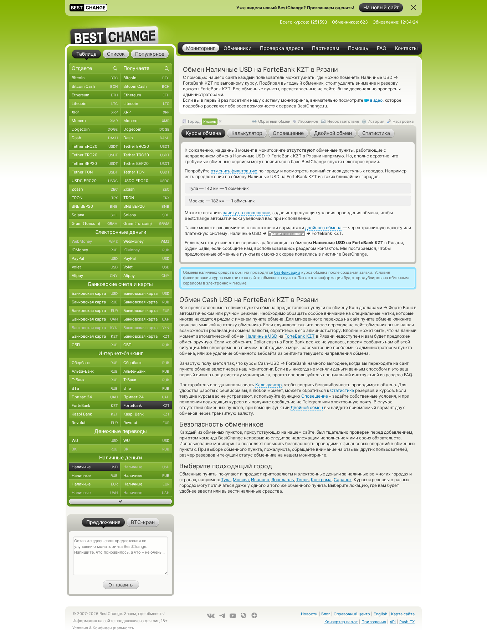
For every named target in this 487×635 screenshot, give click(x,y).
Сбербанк (95, 362)
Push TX (407, 621)
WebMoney (95, 241)
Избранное (308, 121)
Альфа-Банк (95, 371)
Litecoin (95, 103)
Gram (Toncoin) (95, 223)
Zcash (95, 189)
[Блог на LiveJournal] (243, 615)
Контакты (406, 48)
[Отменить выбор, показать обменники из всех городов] (220, 122)
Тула (226, 479)
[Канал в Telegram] (222, 615)
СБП (95, 344)
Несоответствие (343, 121)
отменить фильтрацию (234, 170)
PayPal (95, 258)
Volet (95, 266)
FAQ (381, 48)
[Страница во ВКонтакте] (211, 615)
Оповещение (314, 396)
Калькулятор (268, 384)
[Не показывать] (413, 7)
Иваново (260, 479)
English (381, 613)
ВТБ (95, 388)
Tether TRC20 (95, 154)
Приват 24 (95, 396)
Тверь (302, 479)
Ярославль (282, 479)
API (393, 621)
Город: (201, 121)
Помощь (358, 48)
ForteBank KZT (299, 336)
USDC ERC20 (95, 180)
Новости (309, 613)
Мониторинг (200, 48)
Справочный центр (352, 613)
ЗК (95, 449)
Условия (80, 627)
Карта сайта (403, 613)
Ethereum (95, 94)
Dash (95, 137)
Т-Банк (95, 379)
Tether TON (95, 172)
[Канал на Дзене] (254, 615)
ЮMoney (95, 249)
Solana (95, 214)
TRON (95, 197)
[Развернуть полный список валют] (120, 501)
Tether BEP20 (95, 163)
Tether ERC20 (95, 146)
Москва (241, 479)
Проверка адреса (281, 48)
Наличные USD (261, 336)
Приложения (374, 621)
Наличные (95, 466)
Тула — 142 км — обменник (218, 188)
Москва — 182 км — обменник (222, 200)
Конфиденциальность (113, 627)
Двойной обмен (307, 407)
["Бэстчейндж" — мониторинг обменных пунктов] (120, 30)
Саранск (343, 479)
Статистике (342, 390)
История (376, 121)
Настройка (403, 121)
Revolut (95, 422)
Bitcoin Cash (95, 86)
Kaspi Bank (95, 414)
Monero (95, 120)
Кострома (321, 479)
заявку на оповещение (246, 212)
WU (95, 440)
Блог (325, 613)
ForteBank (95, 405)
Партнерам (325, 48)
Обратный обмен (274, 121)
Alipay (95, 275)
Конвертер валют (341, 621)
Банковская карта (95, 293)
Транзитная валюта (286, 233)
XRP (95, 112)
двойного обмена (323, 227)
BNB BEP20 (95, 206)
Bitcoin (95, 77)
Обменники (237, 48)
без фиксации (287, 272)
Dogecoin (95, 129)
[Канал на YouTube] (233, 615)
